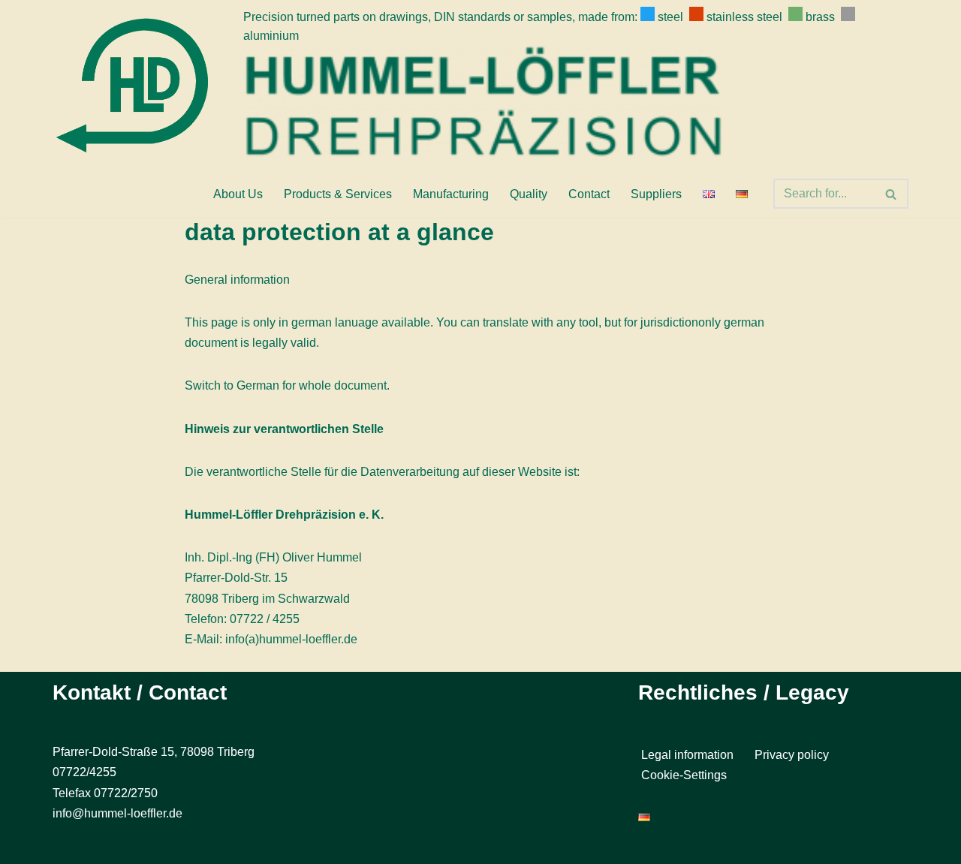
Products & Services (338, 194)
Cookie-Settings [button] (684, 775)
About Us (238, 194)
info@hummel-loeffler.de (117, 813)
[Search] (891, 194)
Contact (589, 194)
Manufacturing (451, 194)
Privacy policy (792, 755)
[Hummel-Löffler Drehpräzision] (137, 85)
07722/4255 (84, 772)
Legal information (687, 755)
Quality (528, 194)
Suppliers (656, 194)
